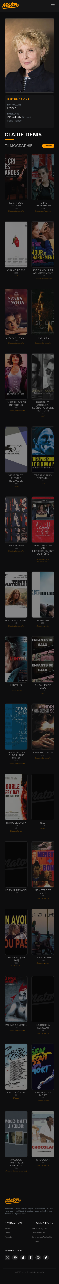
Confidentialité (38, 1232)
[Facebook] (30, 1257)
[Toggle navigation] (52, 6)
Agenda (8, 1237)
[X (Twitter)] (7, 1257)
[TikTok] (46, 1257)
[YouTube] (15, 1257)
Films (7, 1232)
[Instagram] (38, 1257)
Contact (35, 1241)
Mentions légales (39, 1228)
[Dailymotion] (23, 1257)
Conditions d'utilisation (42, 1237)
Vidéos (7, 1228)
